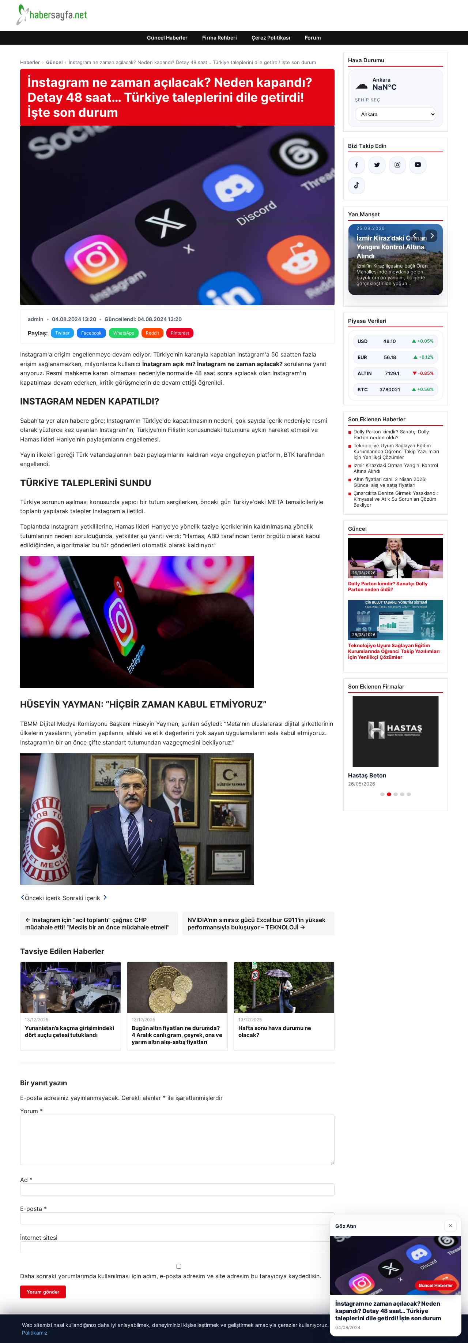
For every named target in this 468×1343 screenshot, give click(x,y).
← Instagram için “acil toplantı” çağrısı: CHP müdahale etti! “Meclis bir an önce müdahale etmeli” (97, 923)
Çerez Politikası (271, 37)
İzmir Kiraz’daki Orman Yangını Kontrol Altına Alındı (396, 468)
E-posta (33, 1208)
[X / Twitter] (377, 165)
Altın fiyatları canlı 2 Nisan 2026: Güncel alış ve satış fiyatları (390, 482)
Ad (26, 1179)
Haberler (30, 62)
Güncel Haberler (167, 37)
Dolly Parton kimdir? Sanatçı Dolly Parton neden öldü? (391, 434)
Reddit (152, 333)
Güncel (54, 62)
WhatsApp (123, 333)
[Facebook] (356, 165)
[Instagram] (397, 165)
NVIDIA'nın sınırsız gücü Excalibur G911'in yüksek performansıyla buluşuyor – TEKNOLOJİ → (256, 923)
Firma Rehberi (219, 37)
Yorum (31, 1111)
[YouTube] (418, 165)
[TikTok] (356, 185)
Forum (313, 37)
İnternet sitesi (38, 1237)
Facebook (91, 333)
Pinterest (180, 333)
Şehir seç (368, 99)
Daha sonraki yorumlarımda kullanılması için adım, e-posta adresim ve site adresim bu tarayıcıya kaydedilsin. (170, 1276)
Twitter (62, 333)
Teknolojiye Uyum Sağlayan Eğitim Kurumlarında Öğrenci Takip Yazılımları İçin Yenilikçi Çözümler (396, 451)
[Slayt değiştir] (382, 794)
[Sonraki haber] (431, 236)
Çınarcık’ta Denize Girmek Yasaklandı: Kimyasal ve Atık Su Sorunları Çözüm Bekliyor (396, 499)
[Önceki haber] (416, 236)
